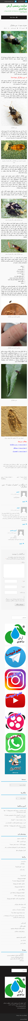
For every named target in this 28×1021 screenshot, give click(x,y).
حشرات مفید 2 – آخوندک (17, 819)
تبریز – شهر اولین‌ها (20, 866)
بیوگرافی (22, 863)
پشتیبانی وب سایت (23, 1015)
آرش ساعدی (13, 28)
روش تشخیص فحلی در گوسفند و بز (14, 822)
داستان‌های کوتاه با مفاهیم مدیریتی (15, 955)
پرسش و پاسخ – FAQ (19, 895)
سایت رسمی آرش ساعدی (16, 7)
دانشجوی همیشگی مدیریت (17, 957)
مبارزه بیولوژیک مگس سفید (11, 467)
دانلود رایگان (23, 926)
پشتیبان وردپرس (23, 1019)
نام (23, 581)
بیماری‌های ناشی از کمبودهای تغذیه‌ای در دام (15, 847)
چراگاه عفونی (21, 889)
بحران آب (23, 907)
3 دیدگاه (5, 28)
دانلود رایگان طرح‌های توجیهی (18, 928)
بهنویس (22, 953)
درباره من (23, 861)
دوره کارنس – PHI (21, 841)
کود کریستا (23, 875)
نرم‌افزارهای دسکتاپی (20, 931)
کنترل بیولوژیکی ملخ (21, 850)
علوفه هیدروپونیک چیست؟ (18, 880)
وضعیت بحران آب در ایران (18, 909)
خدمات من (23, 940)
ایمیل (23, 586)
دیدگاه (23, 562)
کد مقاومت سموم (21, 838)
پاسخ (24, 501)
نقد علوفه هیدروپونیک (20, 886)
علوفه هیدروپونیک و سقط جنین (17, 892)
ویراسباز (22, 960)
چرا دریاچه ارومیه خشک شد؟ (18, 912)
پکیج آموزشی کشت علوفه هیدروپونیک (16, 898)
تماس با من (23, 943)
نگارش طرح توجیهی (21, 937)
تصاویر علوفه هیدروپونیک (19, 883)
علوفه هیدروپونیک (22, 878)
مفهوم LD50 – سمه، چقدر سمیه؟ (18, 844)
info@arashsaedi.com (9, 1)
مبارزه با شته (18, 466)
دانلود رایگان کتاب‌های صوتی (17, 958)
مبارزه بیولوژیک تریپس (10, 466)
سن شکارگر (6, 136)
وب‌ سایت (22, 592)
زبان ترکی (22, 869)
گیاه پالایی (23, 923)
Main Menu (12, 17)
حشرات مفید (22, 464)
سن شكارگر (22, 353)
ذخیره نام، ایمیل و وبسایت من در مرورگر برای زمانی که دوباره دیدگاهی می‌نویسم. (15, 599)
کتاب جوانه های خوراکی (20, 904)
